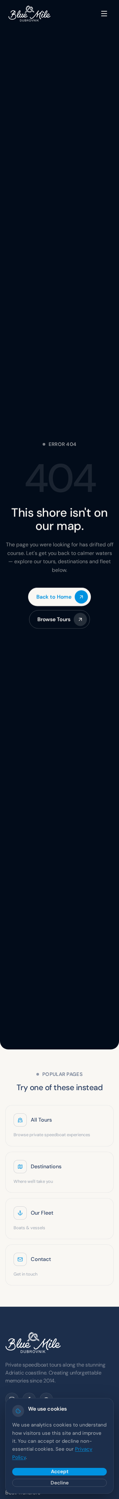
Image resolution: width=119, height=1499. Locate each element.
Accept (59, 1471)
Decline (60, 1482)
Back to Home (53, 596)
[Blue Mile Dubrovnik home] (29, 14)
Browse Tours (53, 619)
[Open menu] (104, 13)
